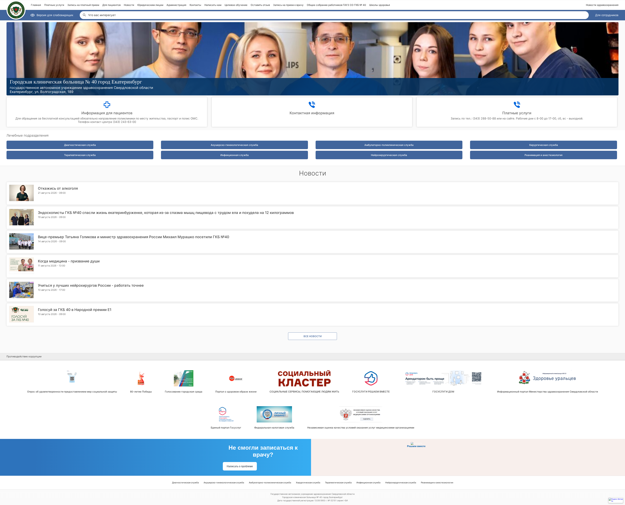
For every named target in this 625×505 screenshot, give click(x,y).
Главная (36, 5)
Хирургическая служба (543, 145)
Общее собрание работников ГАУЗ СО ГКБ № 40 (336, 5)
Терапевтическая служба (80, 155)
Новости (129, 5)
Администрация (176, 5)
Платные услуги (54, 5)
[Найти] (84, 14)
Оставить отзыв (260, 5)
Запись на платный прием (83, 5)
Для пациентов (111, 5)
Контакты (195, 5)
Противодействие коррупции (24, 356)
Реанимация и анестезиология (543, 155)
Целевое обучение (236, 5)
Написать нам (212, 5)
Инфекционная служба (234, 155)
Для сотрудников (606, 15)
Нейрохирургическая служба (389, 155)
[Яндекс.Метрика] (615, 500)
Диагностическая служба (80, 145)
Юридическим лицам (150, 5)
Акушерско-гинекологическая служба (234, 145)
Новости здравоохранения (602, 5)
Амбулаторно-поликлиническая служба (389, 145)
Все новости (313, 336)
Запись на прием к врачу (288, 5)
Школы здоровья (379, 5)
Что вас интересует (102, 15)
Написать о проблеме (240, 466)
